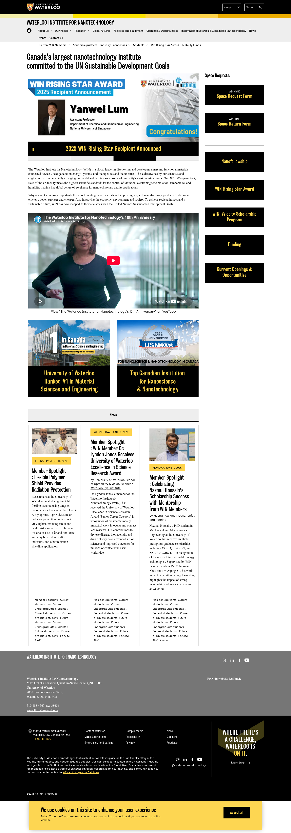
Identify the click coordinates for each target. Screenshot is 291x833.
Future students (45, 631)
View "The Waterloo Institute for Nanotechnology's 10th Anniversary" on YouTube (113, 311)
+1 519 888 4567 (42, 739)
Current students (45, 613)
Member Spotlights (47, 599)
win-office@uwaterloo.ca (42, 710)
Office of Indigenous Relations (81, 772)
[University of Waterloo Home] (43, 7)
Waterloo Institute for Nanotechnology (61, 657)
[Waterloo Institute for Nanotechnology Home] (29, 30)
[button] (232, 7)
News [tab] (113, 415)
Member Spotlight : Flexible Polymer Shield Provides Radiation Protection (51, 480)
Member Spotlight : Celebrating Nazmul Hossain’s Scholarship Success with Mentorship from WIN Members (169, 493)
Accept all (236, 812)
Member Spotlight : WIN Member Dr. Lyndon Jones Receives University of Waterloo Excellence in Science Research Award (112, 457)
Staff (38, 640)
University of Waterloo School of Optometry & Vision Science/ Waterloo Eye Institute (112, 484)
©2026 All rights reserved (42, 793)
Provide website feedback (224, 678)
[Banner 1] (49, 158)
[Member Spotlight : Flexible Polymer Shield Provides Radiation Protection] (54, 441)
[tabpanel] (113, 534)
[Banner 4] (177, 158)
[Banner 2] (92, 158)
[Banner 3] (134, 158)
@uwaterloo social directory (189, 765)
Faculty (64, 635)
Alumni (164, 640)
